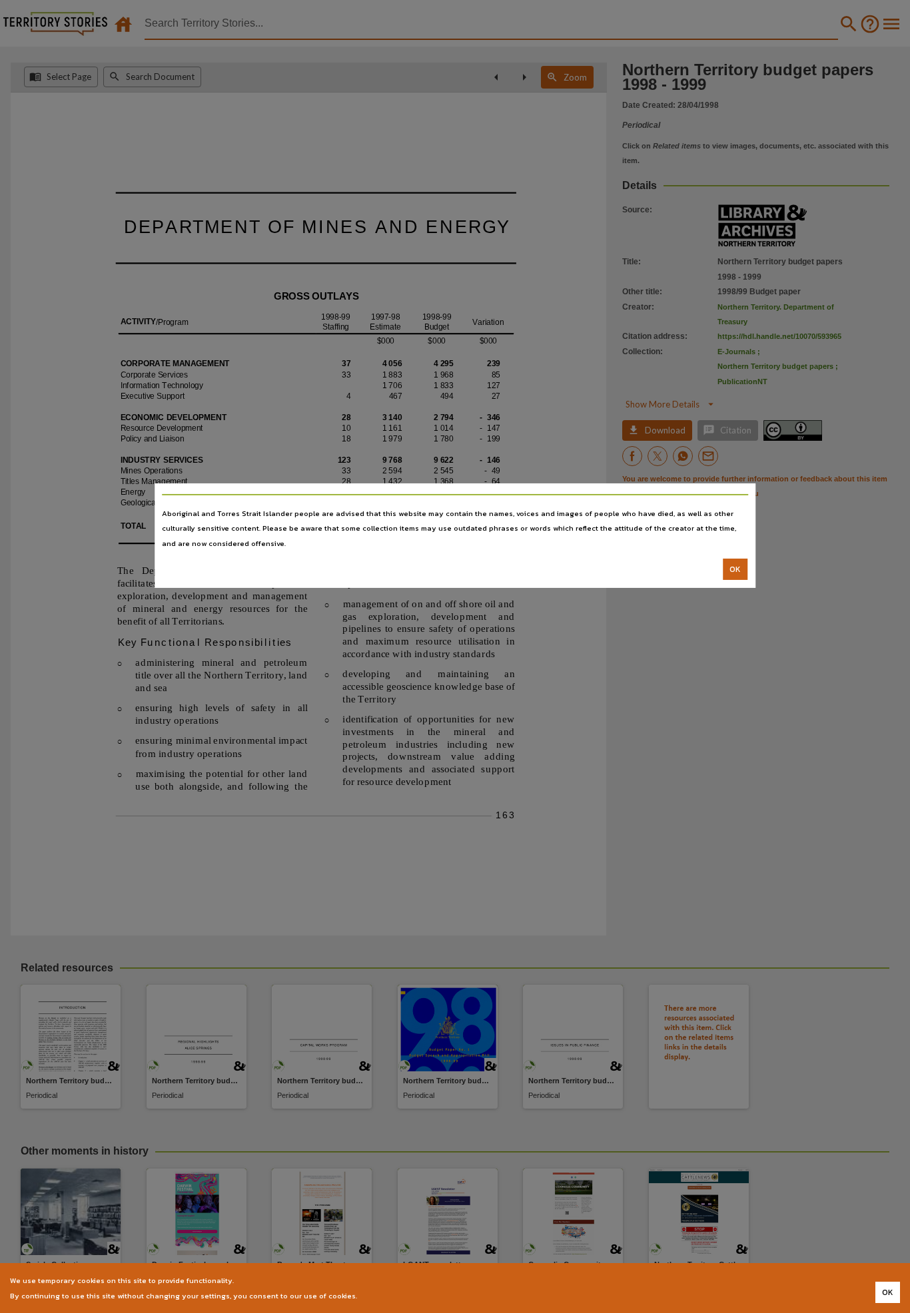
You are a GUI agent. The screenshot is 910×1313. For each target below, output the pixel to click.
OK (735, 569)
